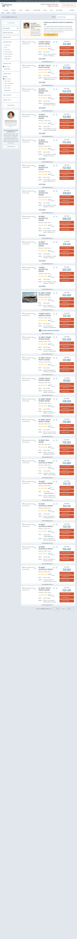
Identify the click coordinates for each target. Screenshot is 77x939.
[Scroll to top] (73, 935)
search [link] (14, 12)
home (3, 12)
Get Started (59, 10)
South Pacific (8, 56)
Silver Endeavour (9, 83)
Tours (20, 10)
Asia (6, 47)
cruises (8, 12)
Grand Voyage (8, 51)
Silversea (7, 66)
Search (6, 10)
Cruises (14, 10)
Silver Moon (8, 85)
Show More (7, 58)
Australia (7, 49)
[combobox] (64, 17)
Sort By (53, 16)
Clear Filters (10, 105)
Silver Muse (8, 88)
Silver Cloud (8, 78)
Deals (45, 10)
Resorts (28, 10)
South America (8, 54)
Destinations (36, 10)
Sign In (72, 10)
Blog (51, 10)
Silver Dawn (8, 81)
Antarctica (7, 45)
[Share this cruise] (54, 42)
